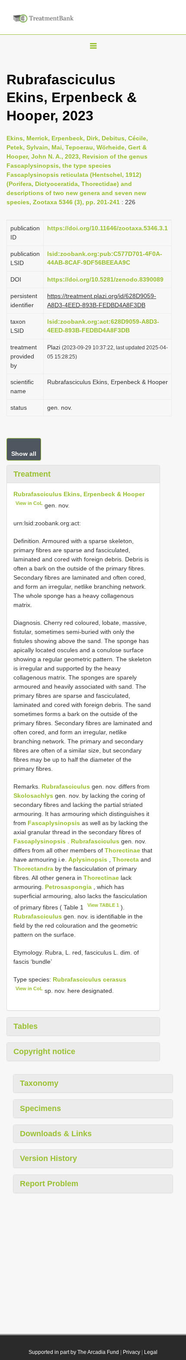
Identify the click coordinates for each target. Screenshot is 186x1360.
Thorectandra (33, 868)
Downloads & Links (56, 1133)
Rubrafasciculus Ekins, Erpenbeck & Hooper (78, 494)
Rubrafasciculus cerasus (89, 979)
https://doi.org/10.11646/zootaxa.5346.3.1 (107, 228)
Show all (23, 453)
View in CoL (29, 503)
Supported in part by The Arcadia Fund (74, 1352)
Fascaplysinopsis (54, 822)
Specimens (40, 1108)
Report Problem (49, 1183)
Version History (48, 1158)
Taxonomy (39, 1083)
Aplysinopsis (87, 859)
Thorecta (125, 859)
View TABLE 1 (103, 905)
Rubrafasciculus (66, 786)
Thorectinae (122, 850)
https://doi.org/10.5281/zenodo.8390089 (105, 279)
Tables (25, 1026)
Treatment (32, 474)
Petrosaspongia (68, 886)
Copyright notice (44, 1051)
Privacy (131, 1352)
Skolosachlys (33, 795)
